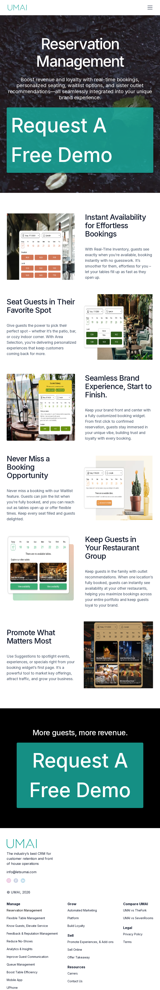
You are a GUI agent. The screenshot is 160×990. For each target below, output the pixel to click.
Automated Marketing (82, 910)
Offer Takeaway (79, 957)
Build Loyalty (76, 926)
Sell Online (75, 949)
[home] (17, 7)
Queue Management (21, 964)
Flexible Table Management (26, 918)
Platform (73, 918)
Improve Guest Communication (27, 956)
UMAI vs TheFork (135, 910)
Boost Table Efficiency (22, 972)
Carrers (73, 973)
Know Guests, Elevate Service (27, 926)
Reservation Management (24, 910)
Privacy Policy (132, 934)
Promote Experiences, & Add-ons (91, 942)
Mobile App (14, 980)
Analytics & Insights (19, 949)
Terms (127, 942)
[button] (149, 8)
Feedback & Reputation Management (32, 933)
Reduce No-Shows (20, 941)
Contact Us (75, 981)
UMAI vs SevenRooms (138, 918)
